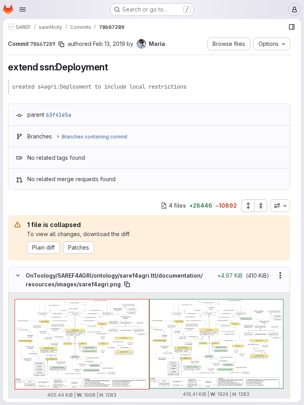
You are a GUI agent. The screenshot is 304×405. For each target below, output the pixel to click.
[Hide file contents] (18, 275)
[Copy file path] (127, 284)
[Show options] (280, 275)
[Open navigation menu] (22, 9)
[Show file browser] (291, 27)
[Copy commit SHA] (61, 44)
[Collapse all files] (261, 205)
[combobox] (280, 205)
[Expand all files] (247, 205)
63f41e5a (58, 114)
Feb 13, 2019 (109, 43)
